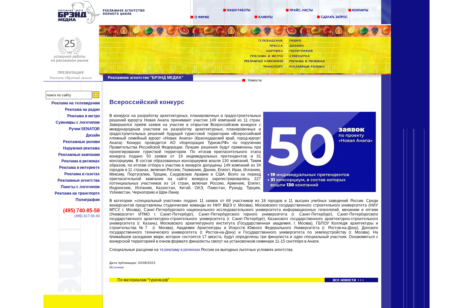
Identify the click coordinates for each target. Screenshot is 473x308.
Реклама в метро (83, 116)
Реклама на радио (82, 109)
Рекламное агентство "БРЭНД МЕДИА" (145, 77)
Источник (116, 267)
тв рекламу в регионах (180, 249)
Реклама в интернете (79, 167)
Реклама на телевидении (75, 103)
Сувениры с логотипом (78, 122)
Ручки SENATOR (84, 129)
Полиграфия (88, 200)
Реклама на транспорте (77, 193)
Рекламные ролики (81, 142)
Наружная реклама (81, 148)
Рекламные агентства (79, 180)
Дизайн (93, 135)
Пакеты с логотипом (80, 187)
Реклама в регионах (80, 161)
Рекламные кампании (79, 155)
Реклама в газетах (82, 174)
